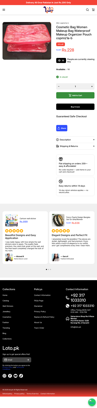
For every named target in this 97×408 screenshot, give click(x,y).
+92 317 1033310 (78, 298)
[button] (93, 9)
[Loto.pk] (48, 9)
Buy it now (75, 107)
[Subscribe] (28, 359)
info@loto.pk (76, 327)
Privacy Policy (8, 367)
